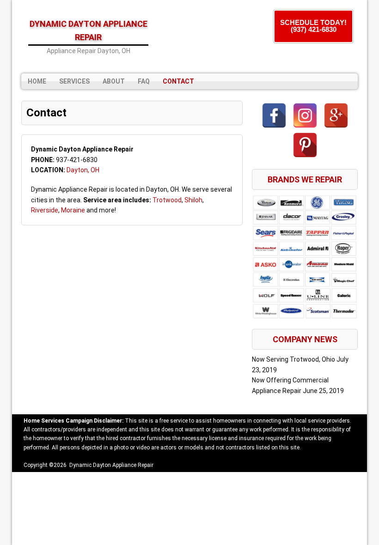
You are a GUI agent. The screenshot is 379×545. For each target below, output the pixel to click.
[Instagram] (305, 115)
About (114, 81)
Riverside (44, 210)
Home (37, 81)
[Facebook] (274, 115)
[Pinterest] (305, 145)
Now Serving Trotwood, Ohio (293, 359)
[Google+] (336, 115)
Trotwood (167, 200)
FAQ (144, 81)
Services (74, 81)
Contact (178, 81)
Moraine (73, 210)
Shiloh (193, 200)
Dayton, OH (83, 170)
